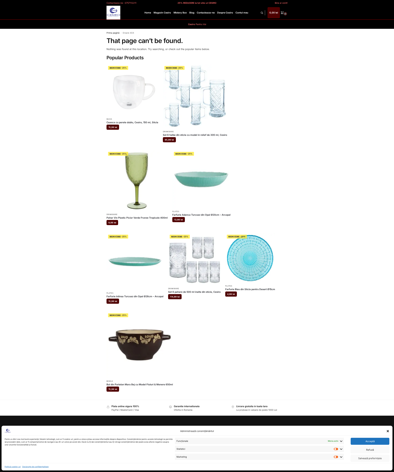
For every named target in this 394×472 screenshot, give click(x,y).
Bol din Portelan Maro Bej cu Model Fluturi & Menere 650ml (140, 384)
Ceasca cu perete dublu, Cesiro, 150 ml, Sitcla (132, 122)
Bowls (110, 381)
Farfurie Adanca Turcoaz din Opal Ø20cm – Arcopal (201, 214)
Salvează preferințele (370, 458)
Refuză (370, 449)
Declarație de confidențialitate (35, 466)
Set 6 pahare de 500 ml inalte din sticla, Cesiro (194, 291)
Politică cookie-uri (13, 466)
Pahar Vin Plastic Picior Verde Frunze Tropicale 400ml (137, 217)
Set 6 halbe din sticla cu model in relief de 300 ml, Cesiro (195, 134)
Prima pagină (113, 33)
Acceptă (370, 441)
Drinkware (168, 132)
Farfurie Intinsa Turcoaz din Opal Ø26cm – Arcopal (135, 296)
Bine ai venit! (281, 3)
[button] (387, 431)
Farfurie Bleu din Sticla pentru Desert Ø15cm (250, 289)
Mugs (109, 119)
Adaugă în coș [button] (132, 134)
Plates (175, 211)
